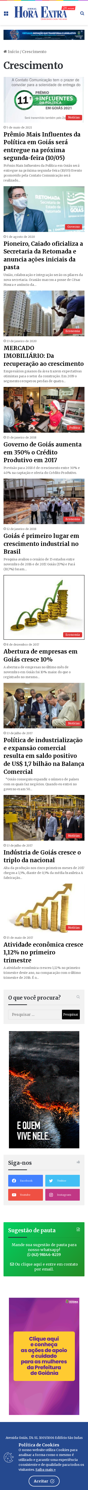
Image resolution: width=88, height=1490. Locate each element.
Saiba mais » (45, 1469)
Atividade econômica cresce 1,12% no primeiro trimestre (43, 952)
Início (13, 51)
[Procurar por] (82, 14)
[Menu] (6, 14)
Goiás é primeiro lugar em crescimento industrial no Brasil (41, 543)
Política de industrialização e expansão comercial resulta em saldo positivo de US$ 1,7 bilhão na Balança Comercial (44, 756)
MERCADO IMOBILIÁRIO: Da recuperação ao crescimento (44, 355)
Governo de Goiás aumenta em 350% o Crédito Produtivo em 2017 (43, 452)
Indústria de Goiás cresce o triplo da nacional (42, 856)
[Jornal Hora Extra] (44, 13)
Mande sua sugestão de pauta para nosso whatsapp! (44, 1249)
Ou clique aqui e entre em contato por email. (46, 1266)
